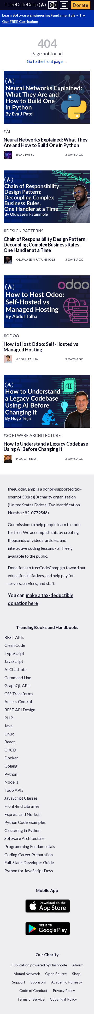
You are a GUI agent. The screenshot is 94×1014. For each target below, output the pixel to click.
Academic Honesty (66, 982)
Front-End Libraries (21, 806)
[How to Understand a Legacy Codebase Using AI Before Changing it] (47, 401)
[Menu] (64, 5)
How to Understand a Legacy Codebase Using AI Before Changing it (46, 446)
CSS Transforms (18, 693)
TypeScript (14, 653)
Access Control (18, 701)
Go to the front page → (47, 61)
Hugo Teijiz (26, 459)
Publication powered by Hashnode (39, 965)
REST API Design (19, 709)
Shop (76, 973)
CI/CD (10, 749)
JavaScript (13, 661)
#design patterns (23, 230)
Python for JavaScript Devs (28, 870)
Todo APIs (13, 790)
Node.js (11, 781)
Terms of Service (31, 999)
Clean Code (14, 645)
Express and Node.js (22, 814)
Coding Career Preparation (28, 854)
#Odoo (11, 335)
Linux (9, 733)
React (9, 741)
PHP (8, 717)
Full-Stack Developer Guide (29, 862)
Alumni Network (27, 973)
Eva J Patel (25, 155)
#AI (7, 131)
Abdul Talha (27, 359)
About (77, 965)
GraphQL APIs (17, 685)
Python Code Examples (25, 822)
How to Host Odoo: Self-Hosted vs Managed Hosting (41, 346)
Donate (80, 5)
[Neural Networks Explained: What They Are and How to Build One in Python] (47, 97)
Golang (10, 765)
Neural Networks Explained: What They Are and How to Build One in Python (46, 142)
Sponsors (38, 982)
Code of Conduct (33, 990)
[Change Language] (52, 5)
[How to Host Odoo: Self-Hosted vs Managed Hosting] (47, 301)
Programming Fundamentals (29, 846)
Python (10, 773)
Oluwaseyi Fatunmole (36, 259)
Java (8, 725)
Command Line (17, 677)
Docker (11, 757)
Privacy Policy (64, 990)
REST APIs (14, 637)
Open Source (56, 973)
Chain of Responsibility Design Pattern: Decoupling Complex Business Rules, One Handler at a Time (45, 244)
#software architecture (32, 435)
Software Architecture (24, 838)
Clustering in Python (22, 830)
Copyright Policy (63, 999)
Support (18, 982)
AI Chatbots (15, 669)
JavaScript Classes (21, 797)
